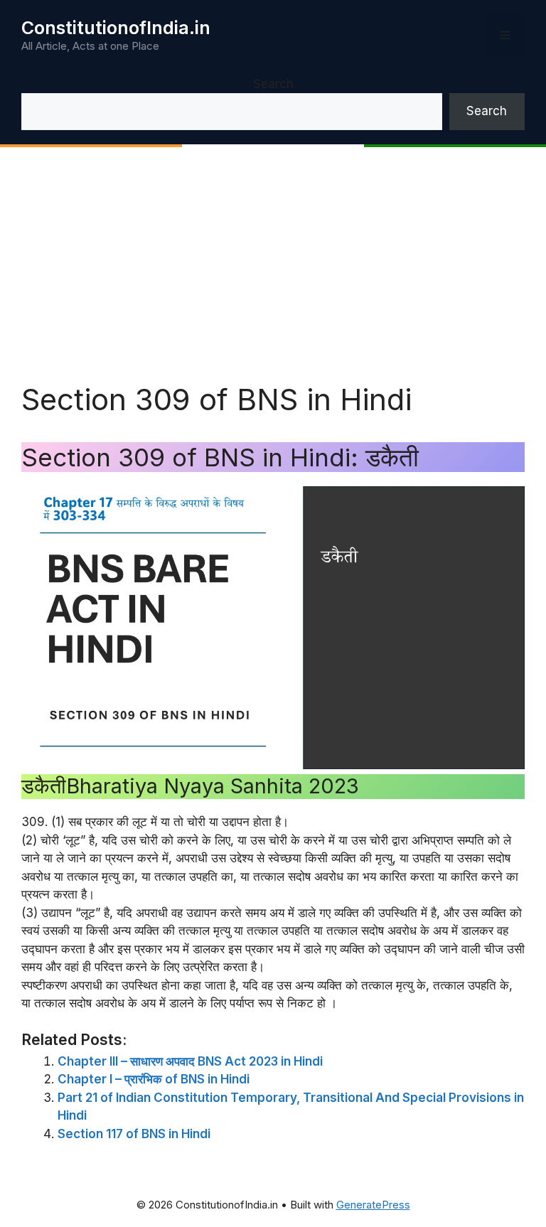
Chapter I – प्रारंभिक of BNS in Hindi (154, 1079)
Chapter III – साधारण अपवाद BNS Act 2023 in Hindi (190, 1061)
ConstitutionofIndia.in (115, 27)
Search (273, 84)
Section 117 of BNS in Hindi (134, 1134)
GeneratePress (373, 1204)
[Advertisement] (273, 275)
